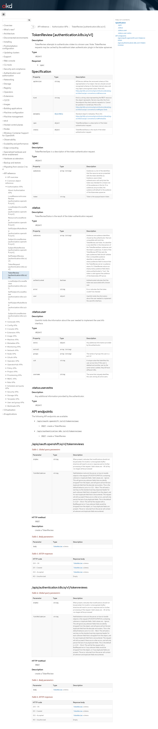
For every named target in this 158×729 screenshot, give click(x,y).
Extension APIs (13, 332)
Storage (7, 84)
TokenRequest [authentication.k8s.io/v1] (17, 266)
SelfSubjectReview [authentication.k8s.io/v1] (17, 258)
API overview (12, 177)
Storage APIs (12, 395)
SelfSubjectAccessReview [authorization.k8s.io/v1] (17, 295)
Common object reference (13, 182)
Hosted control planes (13, 125)
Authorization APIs (60, 26)
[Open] (3, 14)
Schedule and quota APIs (14, 387)
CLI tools (8, 65)
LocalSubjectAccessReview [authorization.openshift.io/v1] (17, 210)
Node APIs (11, 354)
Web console (9, 61)
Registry (7, 88)
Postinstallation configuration (9, 47)
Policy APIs (11, 368)
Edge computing (11, 148)
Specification (120, 23)
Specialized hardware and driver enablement (14, 153)
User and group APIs (15, 402)
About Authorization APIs (16, 191)
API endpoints (120, 36)
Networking (9, 79)
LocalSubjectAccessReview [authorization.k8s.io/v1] (17, 284)
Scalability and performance (16, 143)
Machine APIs (13, 339)
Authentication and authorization (11, 74)
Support (7, 56)
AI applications (10, 414)
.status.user (122, 30)
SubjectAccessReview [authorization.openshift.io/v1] (17, 241)
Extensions (8, 96)
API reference (9, 173)
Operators (8, 92)
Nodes (7, 129)
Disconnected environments (16, 38)
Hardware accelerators (13, 158)
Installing (8, 42)
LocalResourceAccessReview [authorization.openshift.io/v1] (17, 200)
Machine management (13, 116)
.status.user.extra (124, 33)
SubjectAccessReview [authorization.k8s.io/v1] (17, 316)
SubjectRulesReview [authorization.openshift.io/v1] (17, 250)
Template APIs (13, 399)
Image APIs (12, 336)
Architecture (9, 33)
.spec (120, 25)
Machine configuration (13, 112)
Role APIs (11, 382)
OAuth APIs (12, 357)
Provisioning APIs (14, 375)
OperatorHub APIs (15, 364)
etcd (6, 120)
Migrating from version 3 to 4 (15, 168)
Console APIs (12, 329)
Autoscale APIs (13, 322)
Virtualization (9, 410)
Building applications (13, 108)
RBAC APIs (12, 379)
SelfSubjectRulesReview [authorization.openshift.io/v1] (17, 232)
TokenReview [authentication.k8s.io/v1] (17, 275)
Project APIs (12, 371)
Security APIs (12, 392)
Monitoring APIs (14, 347)
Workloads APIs (13, 406)
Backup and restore (12, 162)
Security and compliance (14, 69)
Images (7, 104)
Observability (10, 139)
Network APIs (13, 350)
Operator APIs (13, 361)
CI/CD (6, 100)
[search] (29, 20)
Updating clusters (11, 52)
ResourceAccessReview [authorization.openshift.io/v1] (17, 221)
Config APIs (12, 325)
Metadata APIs (13, 343)
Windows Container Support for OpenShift (15, 134)
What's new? (9, 29)
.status (120, 28)
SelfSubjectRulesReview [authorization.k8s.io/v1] (17, 306)
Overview (8, 25)
